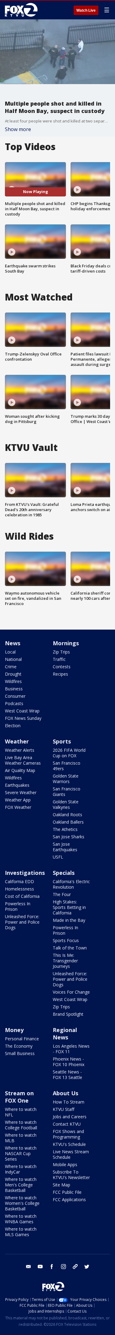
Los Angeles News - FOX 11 (71, 1048)
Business (14, 689)
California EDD (19, 881)
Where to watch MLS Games (20, 1231)
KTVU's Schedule (69, 1144)
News (12, 643)
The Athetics (65, 829)
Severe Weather (20, 792)
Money (14, 1030)
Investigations (25, 872)
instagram (63, 1266)
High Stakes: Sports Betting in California (69, 907)
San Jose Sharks (68, 837)
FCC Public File (67, 1192)
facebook (52, 1266)
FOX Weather (18, 807)
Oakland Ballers (68, 822)
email (28, 1266)
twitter (87, 1266)
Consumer (15, 696)
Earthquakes (17, 785)
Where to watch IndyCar (20, 1169)
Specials (64, 872)
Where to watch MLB (20, 1137)
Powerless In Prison (17, 906)
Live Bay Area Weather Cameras (23, 760)
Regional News (65, 1033)
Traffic (59, 659)
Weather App (18, 800)
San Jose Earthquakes (65, 846)
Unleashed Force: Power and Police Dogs (22, 922)
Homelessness (19, 889)
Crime (11, 666)
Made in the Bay (69, 920)
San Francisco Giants (66, 791)
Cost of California (22, 896)
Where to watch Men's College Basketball (20, 1184)
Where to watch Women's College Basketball (22, 1203)
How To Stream (68, 1102)
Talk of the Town (70, 948)
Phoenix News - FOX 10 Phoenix (68, 1061)
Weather (17, 741)
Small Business (20, 1053)
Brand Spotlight (68, 1014)
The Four (62, 894)
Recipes (60, 674)
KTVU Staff (63, 1109)
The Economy (19, 1046)
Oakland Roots (67, 814)
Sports (62, 741)
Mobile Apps (65, 1164)
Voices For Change (71, 992)
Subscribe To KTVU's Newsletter (71, 1174)
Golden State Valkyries (66, 804)
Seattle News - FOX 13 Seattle (67, 1074)
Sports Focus (66, 940)
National (13, 659)
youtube (40, 1266)
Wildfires (13, 681)
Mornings (66, 643)
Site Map (61, 1185)
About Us (65, 1093)
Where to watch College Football (21, 1125)
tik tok (75, 1266)
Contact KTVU (67, 1124)
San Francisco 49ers (66, 765)
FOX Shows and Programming (68, 1134)
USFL (58, 857)
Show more (18, 129)
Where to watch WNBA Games (20, 1218)
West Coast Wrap (22, 711)
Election (13, 725)
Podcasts (14, 703)
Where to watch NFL (20, 1112)
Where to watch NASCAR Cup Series (20, 1153)
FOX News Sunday (23, 718)
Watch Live (86, 10)
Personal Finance (22, 1039)
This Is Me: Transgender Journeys (65, 960)
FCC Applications (69, 1199)
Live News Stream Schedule (71, 1154)
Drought (13, 674)
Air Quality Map (20, 770)
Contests (62, 666)
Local (10, 652)
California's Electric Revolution (71, 884)
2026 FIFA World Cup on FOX (69, 753)
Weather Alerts (19, 750)
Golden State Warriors (66, 778)
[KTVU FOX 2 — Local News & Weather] (22, 9)
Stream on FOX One (19, 1096)
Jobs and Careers (69, 1117)
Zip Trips (61, 652)
